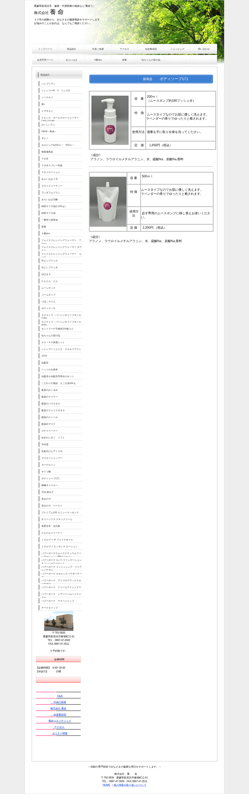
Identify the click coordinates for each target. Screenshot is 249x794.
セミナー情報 (60, 733)
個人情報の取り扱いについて (130, 785)
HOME (106, 785)
